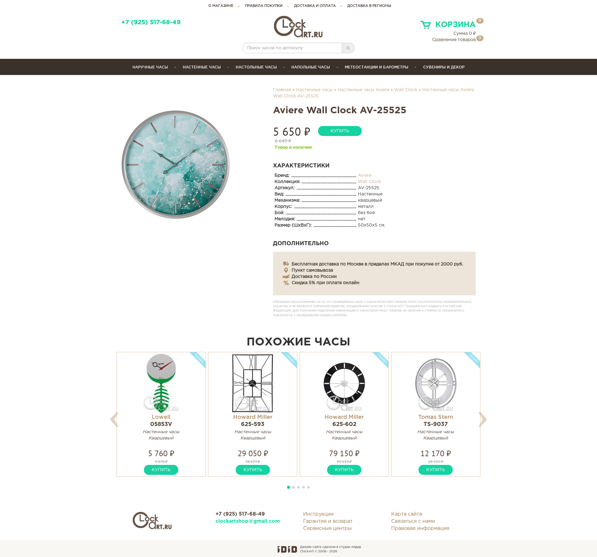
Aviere (365, 175)
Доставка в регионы (369, 5)
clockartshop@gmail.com (247, 521)
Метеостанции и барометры (376, 67)
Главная (282, 90)
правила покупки (264, 5)
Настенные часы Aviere (363, 90)
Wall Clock (405, 90)
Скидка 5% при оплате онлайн (325, 283)
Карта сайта (406, 514)
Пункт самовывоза (312, 270)
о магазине (221, 5)
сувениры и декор (444, 67)
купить (340, 131)
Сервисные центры (327, 528)
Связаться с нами (413, 521)
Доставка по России (314, 276)
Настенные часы (202, 67)
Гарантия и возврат (328, 521)
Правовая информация (420, 528)
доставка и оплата (315, 5)
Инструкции (318, 514)
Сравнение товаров (454, 40)
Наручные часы (150, 67)
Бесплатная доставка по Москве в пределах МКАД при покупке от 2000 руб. (377, 264)
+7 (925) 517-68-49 (151, 22)
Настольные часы (256, 67)
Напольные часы (310, 67)
